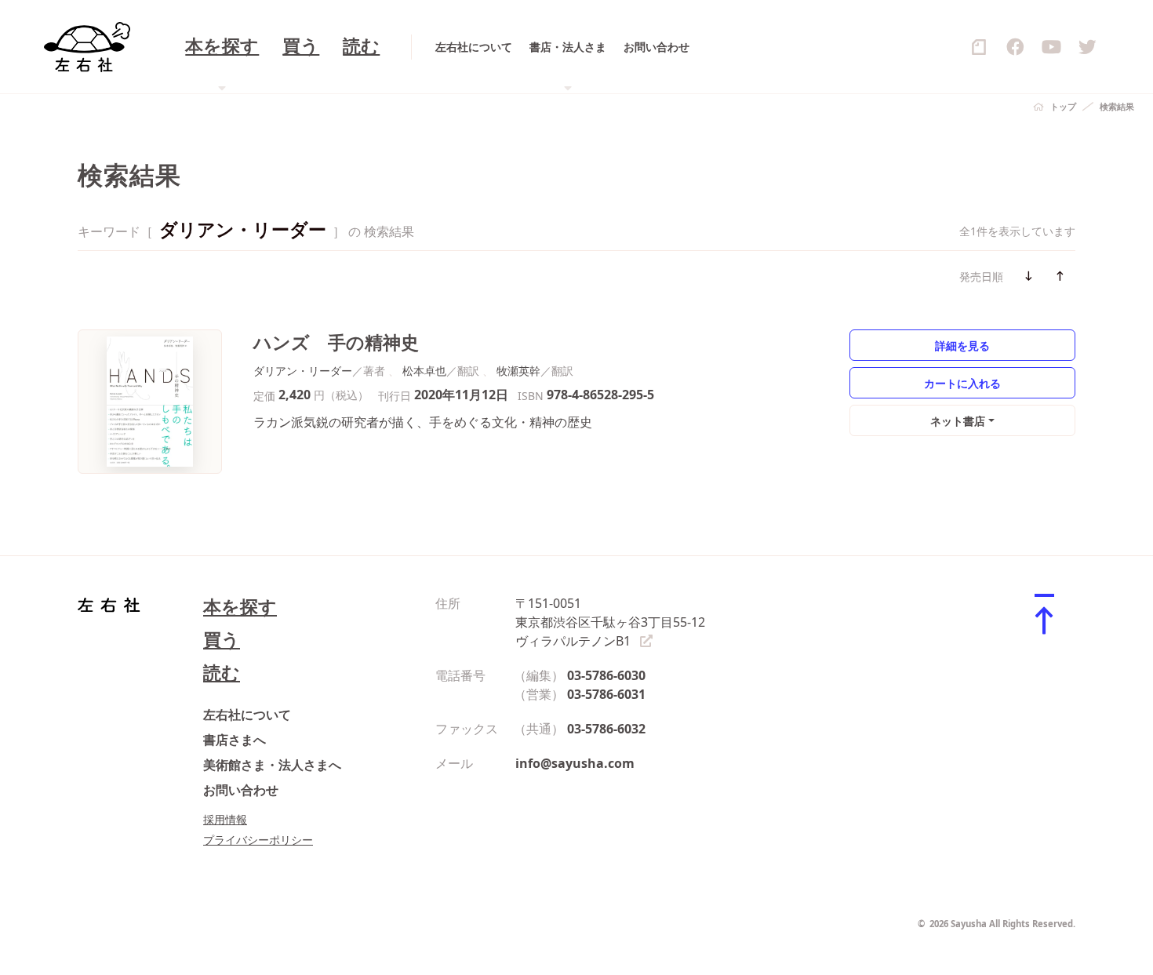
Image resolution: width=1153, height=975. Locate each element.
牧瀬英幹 (518, 370)
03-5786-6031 (606, 694)
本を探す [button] (222, 46)
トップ (1063, 106)
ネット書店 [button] (957, 420)
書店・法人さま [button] (567, 46)
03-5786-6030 (606, 675)
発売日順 (981, 276)
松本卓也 (424, 370)
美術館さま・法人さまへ (272, 764)
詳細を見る (962, 345)
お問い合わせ (656, 46)
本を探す (240, 607)
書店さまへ (234, 739)
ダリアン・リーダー (302, 370)
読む (361, 46)
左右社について (473, 46)
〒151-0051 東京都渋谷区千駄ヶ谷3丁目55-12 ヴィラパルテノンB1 (610, 622)
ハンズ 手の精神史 (336, 342)
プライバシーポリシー (258, 839)
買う (300, 46)
